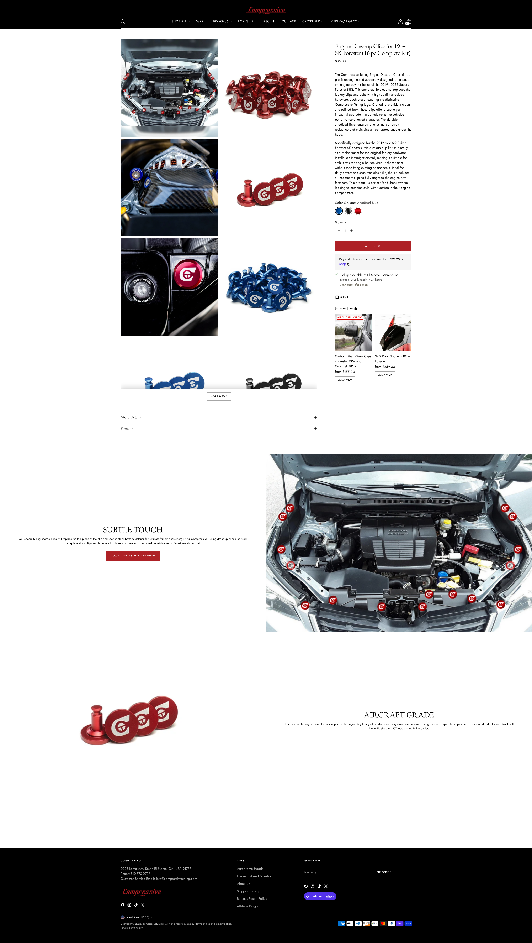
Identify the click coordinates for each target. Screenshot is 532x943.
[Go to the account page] (400, 21)
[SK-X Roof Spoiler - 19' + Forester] (393, 332)
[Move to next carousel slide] (407, 833)
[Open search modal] (123, 21)
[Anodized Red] (358, 211)
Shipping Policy (248, 891)
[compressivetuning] (266, 10)
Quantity (341, 222)
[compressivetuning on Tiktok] (136, 905)
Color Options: (356, 202)
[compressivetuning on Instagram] (129, 905)
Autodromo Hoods (250, 868)
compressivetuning (153, 924)
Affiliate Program (249, 906)
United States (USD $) (137, 917)
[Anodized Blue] (339, 211)
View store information (354, 284)
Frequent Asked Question (254, 876)
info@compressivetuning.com (176, 878)
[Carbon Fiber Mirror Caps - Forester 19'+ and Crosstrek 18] (353, 332)
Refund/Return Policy (252, 898)
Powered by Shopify (132, 928)
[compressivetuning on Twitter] (142, 905)
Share (344, 297)
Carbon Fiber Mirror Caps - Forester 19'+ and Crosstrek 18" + (353, 361)
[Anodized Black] (348, 211)
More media (219, 396)
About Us (243, 883)
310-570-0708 (140, 873)
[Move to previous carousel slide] (398, 833)
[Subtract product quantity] (339, 231)
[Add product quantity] (351, 231)
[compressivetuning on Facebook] (123, 905)
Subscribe (384, 872)
